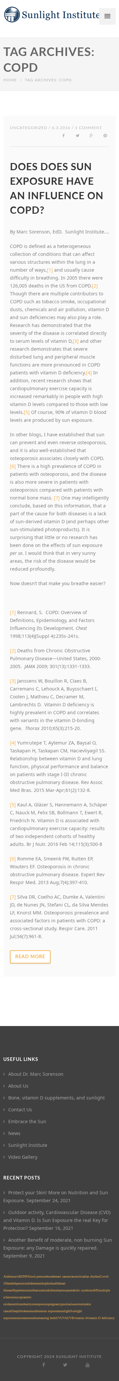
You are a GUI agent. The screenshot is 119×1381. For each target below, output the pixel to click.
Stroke (23, 1311)
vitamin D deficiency (101, 1318)
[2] (13, 650)
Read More (30, 957)
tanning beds (47, 1318)
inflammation (39, 1290)
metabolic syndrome (80, 1290)
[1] (13, 612)
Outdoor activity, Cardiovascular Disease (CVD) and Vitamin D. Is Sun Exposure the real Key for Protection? (56, 1220)
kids (51, 1290)
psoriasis (67, 1304)
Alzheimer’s (11, 1276)
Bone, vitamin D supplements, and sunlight (56, 1098)
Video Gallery (22, 1157)
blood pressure (37, 1276)
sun (29, 1311)
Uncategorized (28, 128)
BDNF (23, 1276)
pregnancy (54, 1304)
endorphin (44, 1283)
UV (58, 1318)
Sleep (15, 1311)
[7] (57, 498)
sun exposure (51, 1311)
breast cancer (61, 1276)
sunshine (33, 1318)
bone (50, 1276)
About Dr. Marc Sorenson (35, 1074)
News (14, 1133)
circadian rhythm (89, 1276)
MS (96, 1290)
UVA (63, 1318)
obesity (27, 1304)
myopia (19, 1297)
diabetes (32, 1283)
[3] (13, 681)
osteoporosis (40, 1304)
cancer (74, 1276)
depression (20, 1283)
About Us (18, 1086)
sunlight (65, 1311)
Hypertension (21, 1290)
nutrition (16, 1304)
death (10, 1283)
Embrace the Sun (27, 1121)
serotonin (79, 1304)
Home (10, 80)
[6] (13, 466)
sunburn (37, 1311)
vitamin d (80, 1318)
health (55, 1283)
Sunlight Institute (27, 1145)
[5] (27, 412)
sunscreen (21, 1318)
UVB (70, 1318)
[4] (89, 372)
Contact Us (20, 1109)
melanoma (60, 1290)
